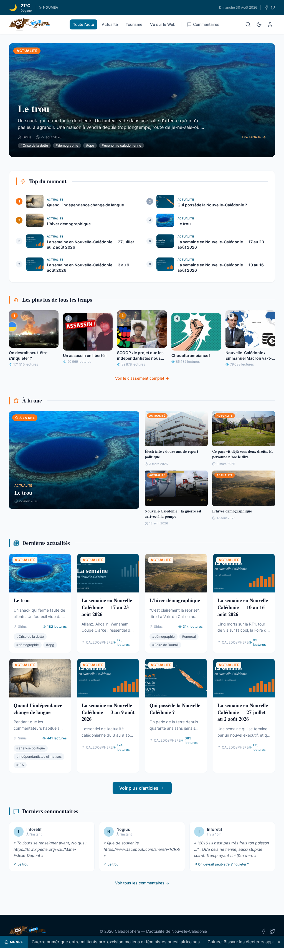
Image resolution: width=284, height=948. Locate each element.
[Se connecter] (270, 24)
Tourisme (134, 24)
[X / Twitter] (273, 7)
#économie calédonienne (121, 145)
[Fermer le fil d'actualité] (279, 942)
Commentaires (206, 24)
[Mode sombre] (259, 24)
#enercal (189, 636)
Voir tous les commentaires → (142, 883)
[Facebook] (266, 7)
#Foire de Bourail (165, 645)
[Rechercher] (248, 24)
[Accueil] (29, 24)
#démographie (67, 145)
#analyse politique (30, 748)
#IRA (20, 765)
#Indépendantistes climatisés (39, 756)
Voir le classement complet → (142, 378)
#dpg (90, 145)
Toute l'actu (83, 24)
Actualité (110, 24)
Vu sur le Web (163, 24)
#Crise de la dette (34, 145)
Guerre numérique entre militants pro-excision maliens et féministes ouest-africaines (99, 941)
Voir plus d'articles (138, 788)
